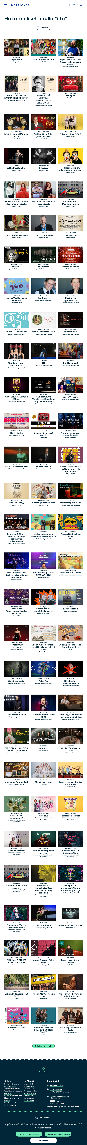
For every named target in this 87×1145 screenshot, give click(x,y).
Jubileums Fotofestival (16, 782)
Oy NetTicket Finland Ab (59, 1097)
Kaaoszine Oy (70, 927)
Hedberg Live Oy (43, 577)
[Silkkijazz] (43, 156)
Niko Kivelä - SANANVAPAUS (70, 682)
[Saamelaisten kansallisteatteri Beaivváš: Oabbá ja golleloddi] (43, 873)
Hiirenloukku (70, 332)
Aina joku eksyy (16, 503)
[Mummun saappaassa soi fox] (43, 839)
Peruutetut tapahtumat (29, 1097)
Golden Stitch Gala (70, 753)
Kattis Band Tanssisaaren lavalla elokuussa (16, 611)
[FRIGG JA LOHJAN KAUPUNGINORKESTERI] (16, 84)
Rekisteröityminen (11, 1084)
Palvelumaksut (30, 1093)
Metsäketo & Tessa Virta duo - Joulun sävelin (16, 202)
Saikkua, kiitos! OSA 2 (70, 134)
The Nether (43, 267)
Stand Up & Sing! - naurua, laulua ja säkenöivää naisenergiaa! (16, 538)
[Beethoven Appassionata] (70, 286)
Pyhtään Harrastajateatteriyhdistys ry (70, 575)
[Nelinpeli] (70, 84)
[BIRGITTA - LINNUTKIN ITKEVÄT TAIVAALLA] (16, 736)
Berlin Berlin (16, 433)
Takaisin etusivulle (43, 1046)
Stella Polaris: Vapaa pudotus (16, 886)
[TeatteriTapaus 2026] (70, 491)
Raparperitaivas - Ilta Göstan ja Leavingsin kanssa (70, 62)
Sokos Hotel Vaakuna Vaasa (70, 399)
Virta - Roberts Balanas (16, 467)
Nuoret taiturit (43, 467)
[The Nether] (43, 255)
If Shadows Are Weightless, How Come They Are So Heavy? (43, 399)
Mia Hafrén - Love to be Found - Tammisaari (70, 995)
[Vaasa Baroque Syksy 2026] (43, 948)
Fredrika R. (16, 267)
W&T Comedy (70, 473)
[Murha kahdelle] (43, 913)
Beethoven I (43, 298)
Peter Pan (43, 681)
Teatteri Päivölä (16, 505)
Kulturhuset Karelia (16, 579)
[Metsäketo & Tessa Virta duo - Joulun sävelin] (16, 189)
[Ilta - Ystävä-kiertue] (43, 47)
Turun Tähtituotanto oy (71, 1032)
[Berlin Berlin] (16, 421)
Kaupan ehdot (29, 1089)
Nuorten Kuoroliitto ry (43, 613)
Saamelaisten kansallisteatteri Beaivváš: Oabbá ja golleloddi (43, 889)
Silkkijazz (43, 168)
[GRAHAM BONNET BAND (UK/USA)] (16, 948)
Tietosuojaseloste (31, 1091)
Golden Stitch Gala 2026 (70, 749)
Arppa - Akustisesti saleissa (70, 961)
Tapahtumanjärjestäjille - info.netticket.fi (63, 1107)
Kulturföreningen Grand (43, 539)
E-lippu (7, 1100)
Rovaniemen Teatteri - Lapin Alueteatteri (16, 820)
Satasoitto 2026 (16, 1028)
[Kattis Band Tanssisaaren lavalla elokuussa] (16, 597)
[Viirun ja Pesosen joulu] (16, 223)
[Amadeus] (43, 804)
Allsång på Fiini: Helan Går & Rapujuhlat (70, 646)
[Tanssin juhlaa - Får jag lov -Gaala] (70, 770)
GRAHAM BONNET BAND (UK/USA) (16, 961)
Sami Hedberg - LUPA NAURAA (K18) (43, 573)
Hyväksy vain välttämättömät (59, 1134)
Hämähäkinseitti (70, 267)
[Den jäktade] (70, 223)
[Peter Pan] (43, 669)
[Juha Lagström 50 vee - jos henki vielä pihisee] (70, 703)
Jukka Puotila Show (16, 715)
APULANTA (43, 748)
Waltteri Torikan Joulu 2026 (43, 716)
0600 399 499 (56, 1089)
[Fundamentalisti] (16, 839)
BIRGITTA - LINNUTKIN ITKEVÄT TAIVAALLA (16, 749)
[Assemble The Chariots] (70, 913)
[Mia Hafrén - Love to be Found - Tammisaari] (70, 982)
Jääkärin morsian (16, 681)
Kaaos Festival (43, 750)
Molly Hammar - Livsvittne (16, 646)
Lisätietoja (43, 1140)
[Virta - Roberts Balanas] (16, 455)
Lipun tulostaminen (12, 1098)
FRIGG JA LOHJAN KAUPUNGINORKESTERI (16, 96)
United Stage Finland (16, 649)
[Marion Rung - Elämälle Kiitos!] (16, 385)
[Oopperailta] (16, 47)
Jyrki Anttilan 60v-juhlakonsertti (43, 135)
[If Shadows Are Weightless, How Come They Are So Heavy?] (43, 385)
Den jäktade (70, 235)
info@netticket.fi (56, 1085)
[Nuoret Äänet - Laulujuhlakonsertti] (43, 597)
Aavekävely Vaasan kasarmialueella (70, 434)
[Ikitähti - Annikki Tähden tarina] (16, 122)
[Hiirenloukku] (70, 320)
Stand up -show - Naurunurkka (16, 364)
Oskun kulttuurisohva (43, 235)
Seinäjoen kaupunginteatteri (16, 683)
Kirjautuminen (10, 1086)
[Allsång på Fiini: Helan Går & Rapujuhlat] (70, 633)
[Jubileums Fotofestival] (16, 770)
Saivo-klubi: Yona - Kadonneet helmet (16, 926)
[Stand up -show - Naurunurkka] (16, 351)
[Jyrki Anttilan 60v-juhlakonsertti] (43, 122)
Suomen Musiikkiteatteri (70, 66)
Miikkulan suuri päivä (70, 573)
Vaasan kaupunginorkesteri (16, 62)
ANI (43, 363)
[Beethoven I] (43, 286)
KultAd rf (70, 539)
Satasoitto (16, 1030)
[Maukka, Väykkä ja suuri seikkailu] (16, 286)
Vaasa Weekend (71, 397)
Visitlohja (16, 998)
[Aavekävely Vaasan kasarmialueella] (70, 421)
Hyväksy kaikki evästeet (29, 1134)
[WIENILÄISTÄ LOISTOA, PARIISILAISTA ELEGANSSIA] (43, 84)
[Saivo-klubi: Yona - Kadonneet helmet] (16, 913)
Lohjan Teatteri (70, 98)
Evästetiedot (29, 1100)
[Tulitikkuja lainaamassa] (43, 491)
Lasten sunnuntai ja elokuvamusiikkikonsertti (43, 535)
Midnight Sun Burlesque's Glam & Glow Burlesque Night (70, 888)
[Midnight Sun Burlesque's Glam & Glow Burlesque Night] (70, 873)
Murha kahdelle (43, 925)
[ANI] (43, 351)
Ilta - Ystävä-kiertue (43, 59)
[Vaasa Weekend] (70, 385)
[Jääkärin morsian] (16, 669)
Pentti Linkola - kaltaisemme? (16, 817)
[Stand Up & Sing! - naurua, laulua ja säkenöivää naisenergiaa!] (16, 522)
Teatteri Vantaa (16, 139)
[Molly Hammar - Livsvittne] (16, 633)
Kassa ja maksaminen (13, 1096)
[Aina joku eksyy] (16, 491)
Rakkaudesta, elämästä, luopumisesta (43, 202)
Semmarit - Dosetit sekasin (43, 434)
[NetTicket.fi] (43, 1072)
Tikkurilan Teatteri (16, 302)
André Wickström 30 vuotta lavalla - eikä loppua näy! (70, 469)
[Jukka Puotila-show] (16, 156)
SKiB (70, 649)
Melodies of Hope (43, 782)
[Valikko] (5, 5)
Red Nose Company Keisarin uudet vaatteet (70, 169)
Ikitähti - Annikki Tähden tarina (16, 135)
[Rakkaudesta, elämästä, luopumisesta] (43, 189)
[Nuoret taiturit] (43, 455)
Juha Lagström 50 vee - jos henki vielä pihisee (70, 716)
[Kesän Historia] (70, 597)
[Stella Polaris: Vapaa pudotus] (16, 873)
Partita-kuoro (43, 652)
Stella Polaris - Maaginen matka (70, 202)
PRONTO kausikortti (16, 332)
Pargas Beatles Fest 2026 (70, 535)
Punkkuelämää (70, 363)
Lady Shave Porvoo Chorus (16, 543)
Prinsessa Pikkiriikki (70, 816)
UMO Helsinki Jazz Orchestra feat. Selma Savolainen (16, 575)
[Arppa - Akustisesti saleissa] (70, 948)
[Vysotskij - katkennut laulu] (70, 1015)
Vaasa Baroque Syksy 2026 (43, 961)
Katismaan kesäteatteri (70, 611)
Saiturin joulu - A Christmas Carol (70, 852)
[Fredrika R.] (16, 255)
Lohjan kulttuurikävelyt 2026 (16, 995)
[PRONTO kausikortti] (16, 320)
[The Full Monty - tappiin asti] (43, 982)
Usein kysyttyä (44, 1118)
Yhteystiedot (29, 1084)
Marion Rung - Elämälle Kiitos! (16, 398)
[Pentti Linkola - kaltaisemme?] (16, 804)
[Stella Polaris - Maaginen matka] (70, 189)
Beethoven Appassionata (70, 299)
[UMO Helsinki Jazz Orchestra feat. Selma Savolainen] (16, 560)
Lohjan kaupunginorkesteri (16, 100)
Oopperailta (16, 59)
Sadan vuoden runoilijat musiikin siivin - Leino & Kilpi (43, 647)
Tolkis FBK (16, 616)
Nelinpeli (70, 96)
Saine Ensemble (70, 786)
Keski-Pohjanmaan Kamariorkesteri (16, 469)
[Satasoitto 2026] (16, 1015)
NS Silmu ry (43, 998)
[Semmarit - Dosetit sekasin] (43, 421)
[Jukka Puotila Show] (16, 703)
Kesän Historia (70, 609)
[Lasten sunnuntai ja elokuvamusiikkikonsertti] (43, 522)
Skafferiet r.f (43, 62)
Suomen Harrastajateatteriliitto (70, 505)
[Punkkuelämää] (70, 351)
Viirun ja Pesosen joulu (16, 235)
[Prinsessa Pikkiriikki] (70, 804)
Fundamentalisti (16, 851)
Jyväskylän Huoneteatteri (16, 269)
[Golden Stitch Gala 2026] (70, 736)
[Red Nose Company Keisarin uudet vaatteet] (70, 156)
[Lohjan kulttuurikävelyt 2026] (16, 982)
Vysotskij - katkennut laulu (70, 1028)
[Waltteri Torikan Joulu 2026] (43, 703)
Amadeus (43, 816)
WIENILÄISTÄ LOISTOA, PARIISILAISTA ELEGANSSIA (43, 99)
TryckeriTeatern (70, 237)
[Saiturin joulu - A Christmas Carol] (70, 839)
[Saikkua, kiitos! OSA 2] (70, 122)
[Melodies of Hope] (43, 770)
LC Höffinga (43, 784)
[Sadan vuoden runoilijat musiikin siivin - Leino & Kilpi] (43, 633)
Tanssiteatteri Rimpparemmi (16, 753)
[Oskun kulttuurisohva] (43, 223)
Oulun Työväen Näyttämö (16, 435)
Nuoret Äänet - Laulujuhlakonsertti (43, 610)
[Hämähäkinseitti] (70, 255)
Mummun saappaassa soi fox (43, 852)
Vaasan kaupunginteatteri (43, 334)
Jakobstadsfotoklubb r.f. (16, 784)
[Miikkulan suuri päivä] (70, 560)
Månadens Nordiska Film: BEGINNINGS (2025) (43, 1030)
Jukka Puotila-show (16, 168)
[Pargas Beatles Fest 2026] (70, 522)
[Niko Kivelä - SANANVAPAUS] (70, 669)
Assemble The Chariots (70, 925)
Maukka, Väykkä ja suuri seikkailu (16, 299)
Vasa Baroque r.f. (43, 965)
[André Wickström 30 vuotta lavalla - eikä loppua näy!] (70, 455)
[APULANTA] (43, 736)
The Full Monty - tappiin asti (43, 995)
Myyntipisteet (29, 1086)
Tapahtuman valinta (12, 1089)
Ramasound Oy (16, 965)
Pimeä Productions (70, 437)
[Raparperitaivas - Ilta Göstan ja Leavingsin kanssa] (70, 47)
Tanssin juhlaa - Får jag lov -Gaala (70, 783)
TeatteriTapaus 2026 (70, 503)
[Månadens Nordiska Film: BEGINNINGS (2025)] (43, 1015)
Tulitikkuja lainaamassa (43, 503)
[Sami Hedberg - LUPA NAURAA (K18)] (43, 560)
